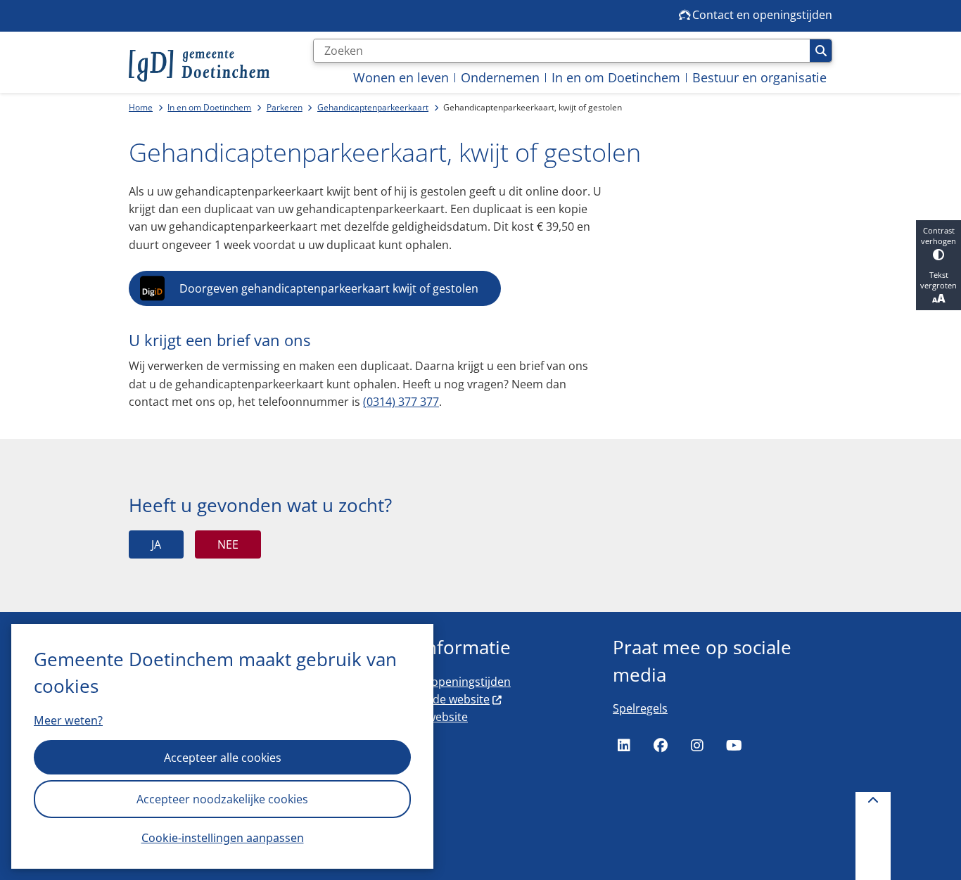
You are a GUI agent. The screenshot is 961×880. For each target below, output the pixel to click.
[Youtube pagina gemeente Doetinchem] (734, 745)
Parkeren (285, 107)
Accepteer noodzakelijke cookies (222, 799)
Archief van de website (430, 699)
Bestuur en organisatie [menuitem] (759, 77)
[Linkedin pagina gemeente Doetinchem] (624, 745)
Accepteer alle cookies (222, 757)
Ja (156, 544)
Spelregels (640, 708)
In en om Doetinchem (209, 107)
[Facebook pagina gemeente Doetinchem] (660, 745)
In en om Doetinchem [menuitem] (616, 77)
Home (141, 107)
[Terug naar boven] (873, 836)
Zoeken (821, 50)
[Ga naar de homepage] (199, 66)
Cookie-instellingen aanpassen (222, 838)
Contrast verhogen (938, 235)
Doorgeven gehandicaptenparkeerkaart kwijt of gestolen (328, 288)
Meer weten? (68, 720)
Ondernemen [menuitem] (500, 77)
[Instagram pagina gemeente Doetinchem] (697, 745)
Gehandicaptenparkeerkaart (372, 107)
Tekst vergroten (938, 280)
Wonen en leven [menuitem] (401, 77)
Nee (227, 544)
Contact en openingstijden (441, 681)
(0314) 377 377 (401, 401)
